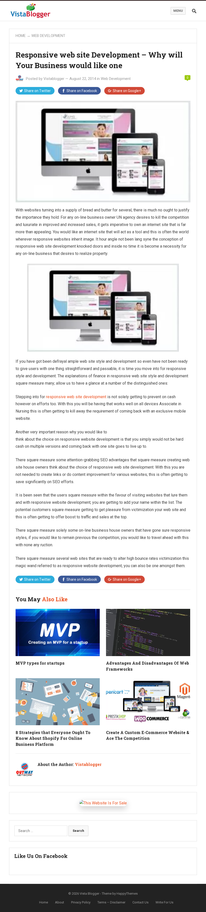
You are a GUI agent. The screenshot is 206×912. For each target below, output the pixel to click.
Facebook (82, 91)
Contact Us (140, 902)
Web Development (48, 35)
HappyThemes (127, 893)
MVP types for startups (40, 663)
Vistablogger (53, 78)
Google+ (127, 91)
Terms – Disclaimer (111, 902)
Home (21, 35)
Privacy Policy (80, 902)
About (59, 902)
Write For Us (164, 902)
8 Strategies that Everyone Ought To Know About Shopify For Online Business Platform (53, 738)
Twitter (37, 91)
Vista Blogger (89, 893)
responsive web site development (76, 396)
